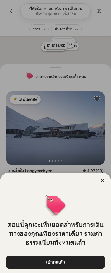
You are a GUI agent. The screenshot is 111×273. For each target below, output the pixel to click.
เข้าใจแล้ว (55, 262)
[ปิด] (102, 180)
